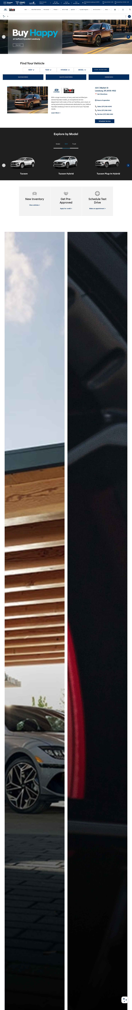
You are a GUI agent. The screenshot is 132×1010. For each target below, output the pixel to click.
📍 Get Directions (101, 94)
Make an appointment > (97, 209)
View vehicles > (34, 205)
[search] (130, 9)
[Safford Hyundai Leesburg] (11, 10)
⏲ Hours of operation (102, 100)
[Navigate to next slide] (130, 36)
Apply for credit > (66, 209)
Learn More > (55, 113)
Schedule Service (105, 121)
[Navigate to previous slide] (1, 36)
